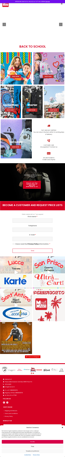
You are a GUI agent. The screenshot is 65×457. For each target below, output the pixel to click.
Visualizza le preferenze (32, 451)
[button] (62, 427)
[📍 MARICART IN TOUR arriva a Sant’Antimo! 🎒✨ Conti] (16, 305)
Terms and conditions (11, 413)
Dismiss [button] (47, 1)
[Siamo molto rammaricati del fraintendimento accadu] (16, 338)
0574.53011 (8, 384)
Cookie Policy (27, 454)
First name (32, 216)
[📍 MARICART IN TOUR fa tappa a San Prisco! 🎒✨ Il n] (49, 272)
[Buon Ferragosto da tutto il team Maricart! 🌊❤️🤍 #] (49, 305)
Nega (32, 446)
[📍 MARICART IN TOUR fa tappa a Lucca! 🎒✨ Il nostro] (16, 272)
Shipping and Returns (11, 411)
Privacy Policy (36, 454)
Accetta (32, 441)
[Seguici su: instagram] (7, 403)
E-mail (32, 235)
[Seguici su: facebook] (4, 403)
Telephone (32, 226)
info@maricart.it (10, 387)
